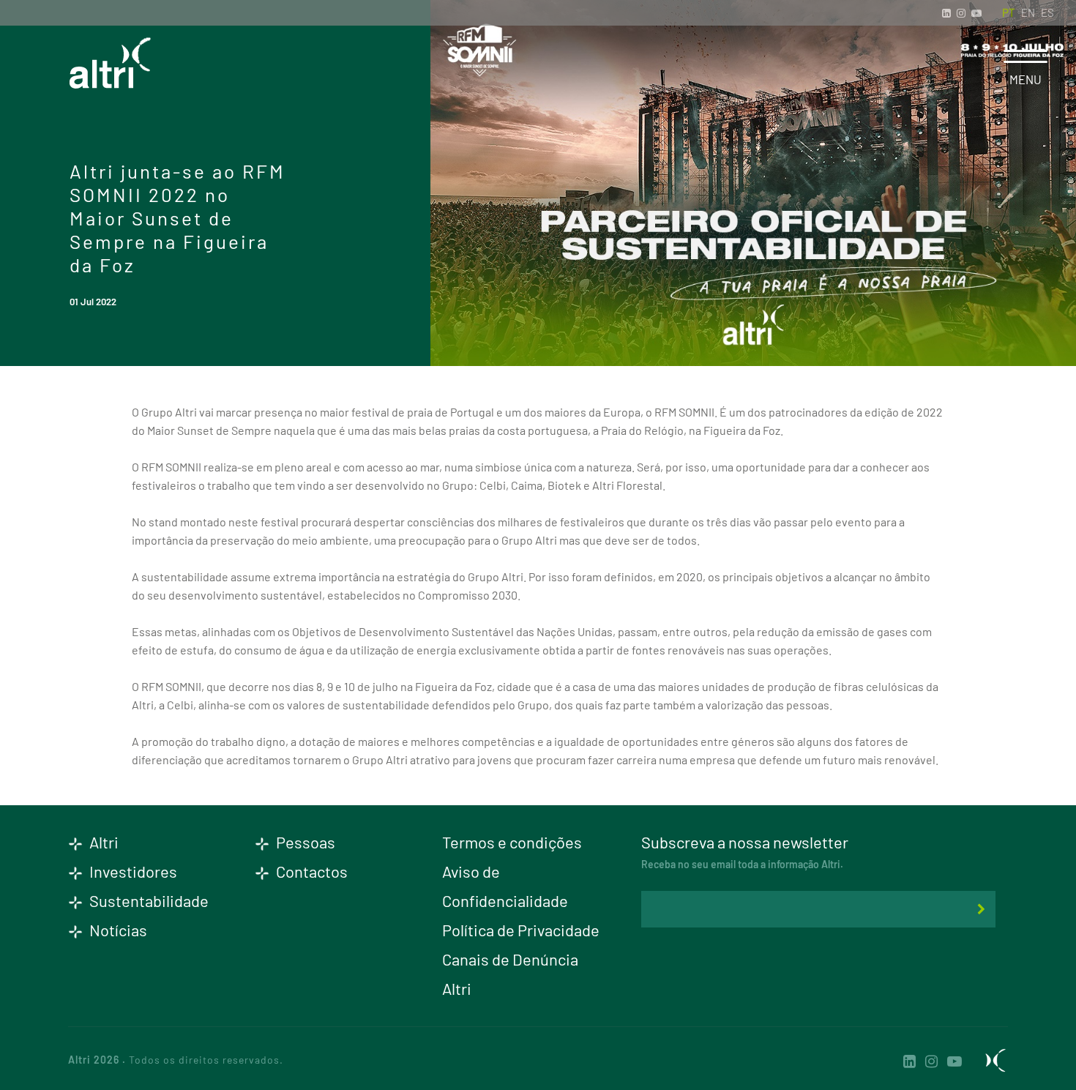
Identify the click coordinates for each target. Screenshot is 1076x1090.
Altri (102, 841)
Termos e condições (512, 841)
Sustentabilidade (147, 900)
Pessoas (304, 841)
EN (1028, 12)
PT (1008, 12)
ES (1047, 12)
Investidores (131, 871)
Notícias (116, 929)
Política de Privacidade (520, 929)
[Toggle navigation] (1025, 56)
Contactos (310, 871)
